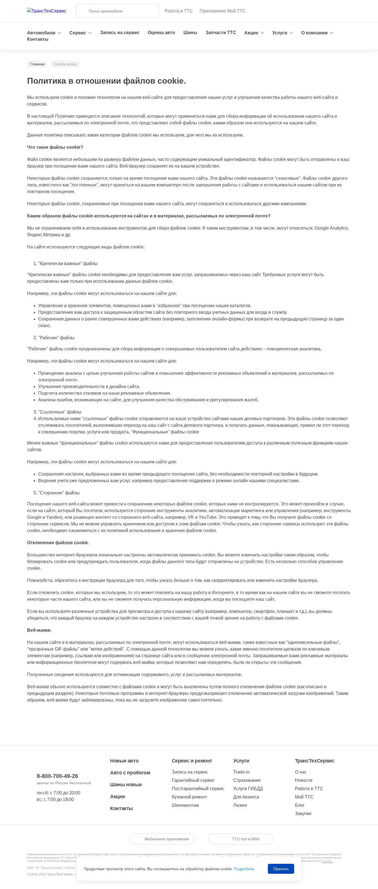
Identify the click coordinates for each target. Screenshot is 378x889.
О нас (301, 772)
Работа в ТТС (179, 11)
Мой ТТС (304, 797)
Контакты (37, 39)
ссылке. (327, 860)
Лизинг (240, 805)
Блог (300, 805)
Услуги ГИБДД (248, 788)
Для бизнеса (246, 797)
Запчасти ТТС (221, 32)
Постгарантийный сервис (198, 788)
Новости (303, 780)
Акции (117, 796)
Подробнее (244, 869)
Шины (190, 32)
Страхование (247, 780)
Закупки (303, 813)
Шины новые (126, 784)
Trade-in (241, 772)
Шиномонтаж (185, 805)
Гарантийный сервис (193, 780)
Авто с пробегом (130, 772)
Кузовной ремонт (189, 797)
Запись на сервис (119, 32)
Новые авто (124, 761)
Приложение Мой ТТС (223, 11)
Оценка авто (161, 32)
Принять (281, 869)
